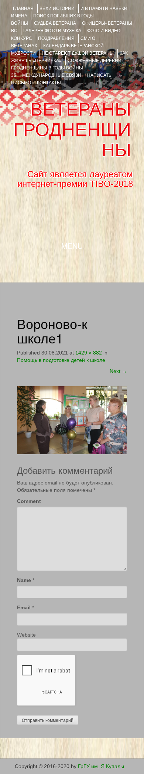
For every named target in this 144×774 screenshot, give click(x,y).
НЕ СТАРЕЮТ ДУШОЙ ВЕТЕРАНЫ (78, 53)
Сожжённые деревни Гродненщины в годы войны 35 (66, 68)
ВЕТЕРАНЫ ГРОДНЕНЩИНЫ (72, 130)
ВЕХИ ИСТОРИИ (57, 8)
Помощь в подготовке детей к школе (61, 360)
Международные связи (51, 75)
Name (24, 580)
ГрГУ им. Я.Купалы (101, 766)
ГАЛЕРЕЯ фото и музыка (52, 30)
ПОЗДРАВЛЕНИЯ (56, 38)
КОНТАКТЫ (49, 82)
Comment (29, 501)
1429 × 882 (88, 353)
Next (118, 371)
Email (24, 607)
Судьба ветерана (55, 23)
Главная (23, 8)
